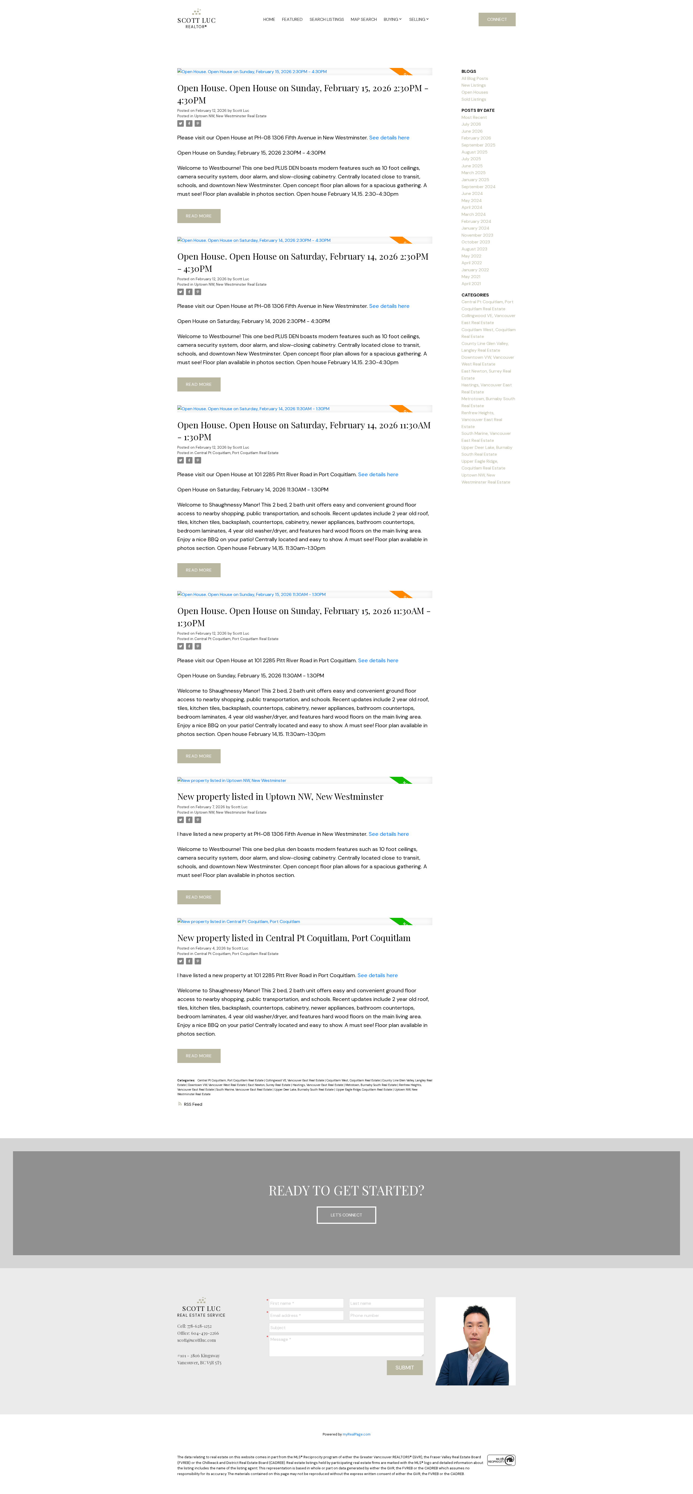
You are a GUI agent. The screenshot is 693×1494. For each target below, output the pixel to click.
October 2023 (476, 242)
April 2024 (472, 207)
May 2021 (471, 276)
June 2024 (472, 193)
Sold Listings (474, 99)
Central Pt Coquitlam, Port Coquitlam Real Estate (236, 453)
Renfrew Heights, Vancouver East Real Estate (482, 419)
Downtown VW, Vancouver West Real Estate (217, 1085)
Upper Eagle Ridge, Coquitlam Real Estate (364, 1089)
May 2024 (472, 200)
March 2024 (474, 214)
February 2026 (476, 138)
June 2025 (472, 166)
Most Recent (474, 117)
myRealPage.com (357, 1434)
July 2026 (471, 124)
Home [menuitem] (269, 19)
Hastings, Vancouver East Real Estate (318, 1085)
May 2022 (471, 256)
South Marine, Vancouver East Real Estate (244, 1089)
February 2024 (476, 221)
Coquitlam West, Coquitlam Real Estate (353, 1080)
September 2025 (478, 145)
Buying (391, 19)
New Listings (474, 85)
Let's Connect (346, 1215)
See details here (389, 137)
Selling (417, 19)
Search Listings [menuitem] (327, 19)
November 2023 (477, 235)
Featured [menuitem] (292, 19)
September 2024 (479, 187)
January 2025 (475, 179)
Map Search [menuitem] (364, 19)
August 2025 (475, 152)
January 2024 (475, 228)
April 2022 (472, 263)
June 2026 (472, 131)
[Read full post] (304, 75)
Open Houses (475, 92)
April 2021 (471, 283)
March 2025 (474, 172)
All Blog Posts (475, 78)
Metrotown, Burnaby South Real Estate (371, 1085)
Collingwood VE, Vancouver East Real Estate (295, 1080)
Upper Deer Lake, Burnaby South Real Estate (304, 1089)
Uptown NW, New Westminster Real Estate (230, 116)
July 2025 (471, 159)
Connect (497, 19)
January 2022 (475, 270)
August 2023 (474, 249)
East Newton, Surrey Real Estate (269, 1085)
